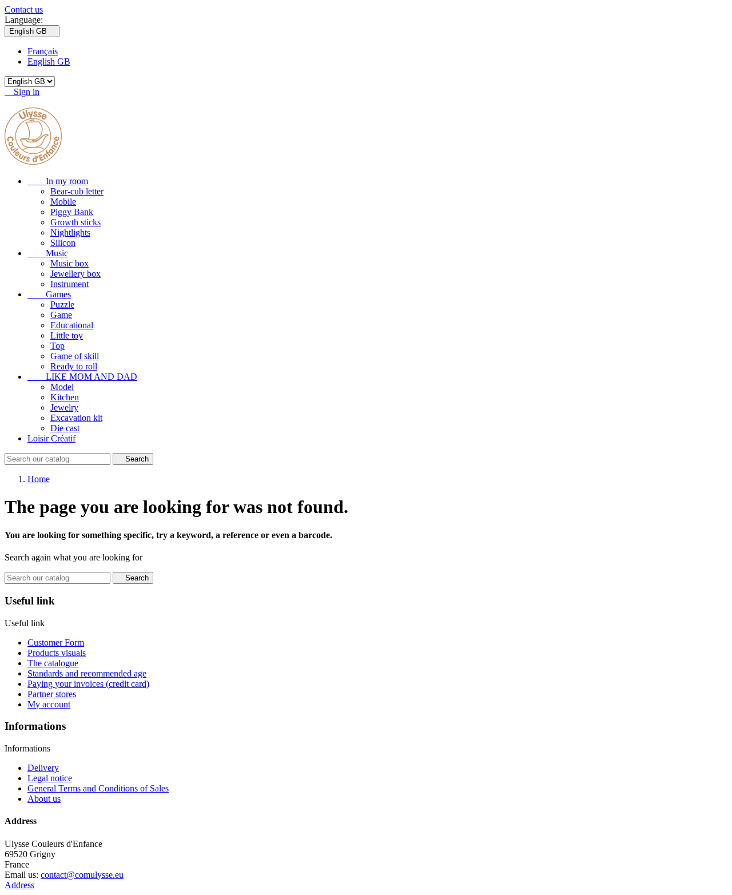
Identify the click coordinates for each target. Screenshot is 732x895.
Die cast (64, 428)
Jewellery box (75, 274)
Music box (69, 263)
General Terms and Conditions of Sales (98, 788)
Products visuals (56, 653)
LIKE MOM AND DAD (82, 376)
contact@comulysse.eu (82, 875)
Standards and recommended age (86, 673)
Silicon (62, 243)
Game (61, 315)
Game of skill (74, 356)
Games (49, 294)
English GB (48, 61)
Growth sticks (75, 222)
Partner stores (51, 694)
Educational (71, 325)
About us (44, 798)
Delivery (43, 768)
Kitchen (64, 397)
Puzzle (62, 304)
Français (42, 51)
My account (48, 704)
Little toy (66, 335)
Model (62, 387)
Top (57, 346)
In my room (57, 181)
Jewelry (64, 407)
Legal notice (49, 778)
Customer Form (55, 642)
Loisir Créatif (51, 438)
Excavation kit (76, 418)
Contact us (24, 9)
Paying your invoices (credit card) (88, 684)
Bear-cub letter (77, 191)
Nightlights (70, 232)
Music (47, 253)
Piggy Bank (71, 212)
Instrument (69, 284)
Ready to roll (73, 366)
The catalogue (52, 663)
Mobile (63, 201)
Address (19, 885)
